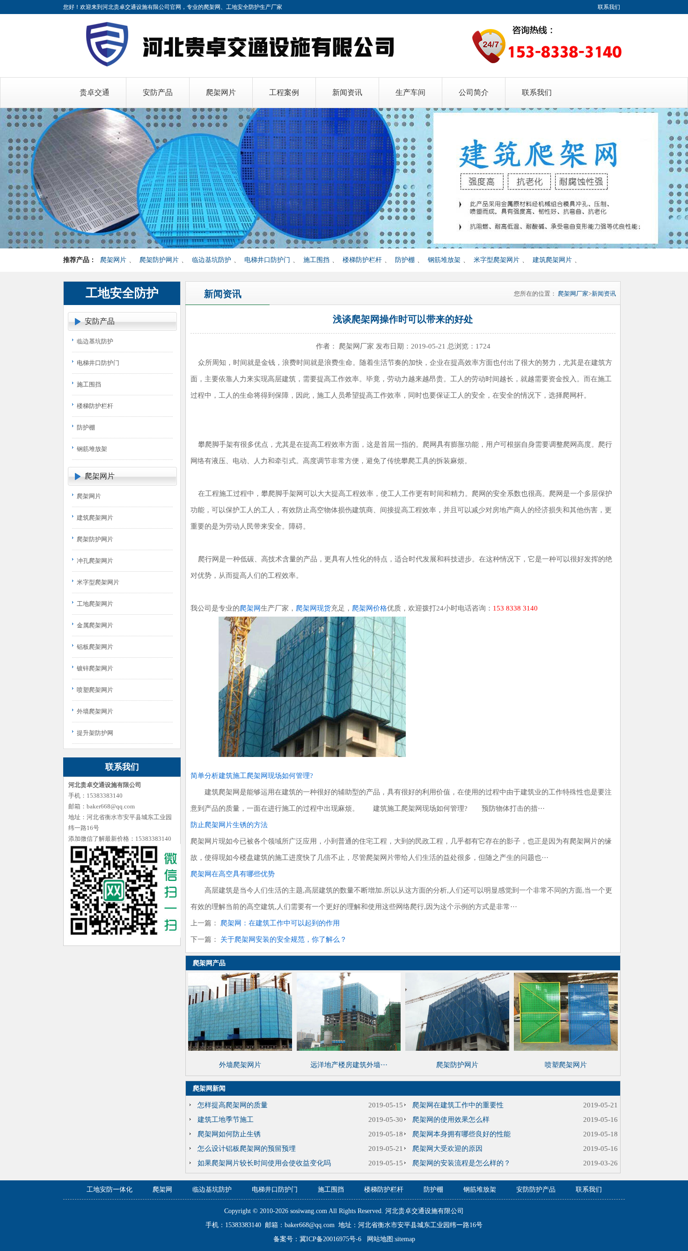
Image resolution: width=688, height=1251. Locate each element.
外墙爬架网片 (95, 711)
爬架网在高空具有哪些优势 (232, 874)
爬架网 (250, 608)
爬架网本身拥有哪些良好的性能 (461, 1134)
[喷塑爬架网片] (566, 1048)
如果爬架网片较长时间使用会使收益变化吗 (264, 1163)
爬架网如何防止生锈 (229, 1134)
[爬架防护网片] (457, 1048)
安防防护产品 (536, 1189)
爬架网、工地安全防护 (232, 7)
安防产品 (100, 321)
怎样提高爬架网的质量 (233, 1105)
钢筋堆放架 (444, 259)
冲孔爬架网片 (95, 560)
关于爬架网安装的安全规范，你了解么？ (283, 939)
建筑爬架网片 (552, 259)
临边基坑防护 (211, 259)
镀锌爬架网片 (95, 668)
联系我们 (609, 7)
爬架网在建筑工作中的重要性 (458, 1105)
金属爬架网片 (95, 625)
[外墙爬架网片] (240, 1048)
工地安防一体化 (109, 1189)
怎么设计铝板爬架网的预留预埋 (247, 1148)
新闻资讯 (604, 293)
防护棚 (405, 259)
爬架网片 (113, 259)
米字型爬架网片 (497, 259)
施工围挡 (316, 259)
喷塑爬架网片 (95, 689)
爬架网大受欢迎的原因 (447, 1148)
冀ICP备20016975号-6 (330, 1239)
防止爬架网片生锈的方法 (229, 825)
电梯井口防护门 (267, 259)
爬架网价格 (369, 608)
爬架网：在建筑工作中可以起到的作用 (280, 923)
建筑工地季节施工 (226, 1119)
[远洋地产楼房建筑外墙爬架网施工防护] (349, 1048)
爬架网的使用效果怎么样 (451, 1119)
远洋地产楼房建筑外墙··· (349, 1065)
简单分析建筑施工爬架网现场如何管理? (251, 775)
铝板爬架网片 (95, 646)
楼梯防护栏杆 (362, 259)
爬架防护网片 (159, 259)
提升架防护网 (95, 732)
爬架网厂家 (573, 293)
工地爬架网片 (95, 603)
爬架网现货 (313, 608)
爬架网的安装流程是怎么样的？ (461, 1163)
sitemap (405, 1239)
